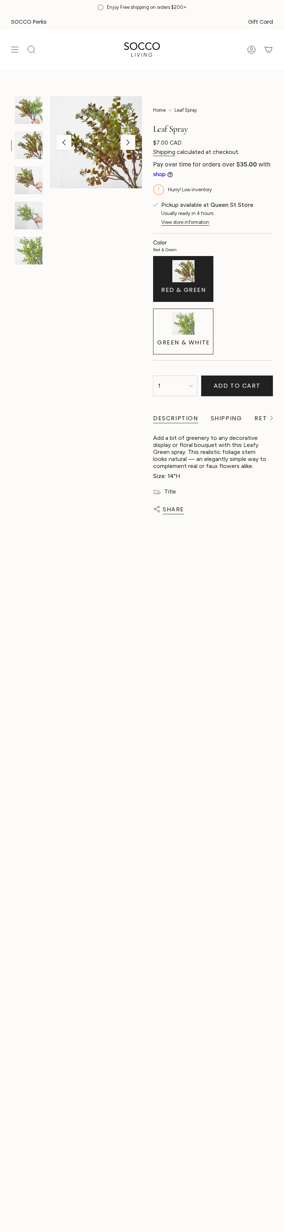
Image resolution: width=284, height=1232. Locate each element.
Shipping (164, 151)
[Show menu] (14, 49)
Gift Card (260, 22)
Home (159, 110)
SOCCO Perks (29, 22)
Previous (64, 142)
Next (128, 142)
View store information (185, 222)
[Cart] (268, 49)
